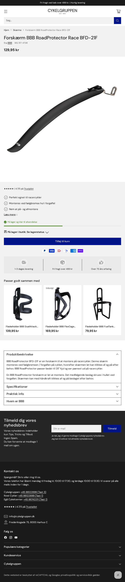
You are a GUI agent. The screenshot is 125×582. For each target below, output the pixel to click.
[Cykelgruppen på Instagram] (11, 538)
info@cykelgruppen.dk (22, 516)
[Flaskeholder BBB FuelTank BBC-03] (102, 304)
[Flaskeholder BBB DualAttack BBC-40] (23, 304)
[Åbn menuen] (5, 11)
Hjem (6, 30)
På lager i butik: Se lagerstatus (26, 232)
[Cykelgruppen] (62, 11)
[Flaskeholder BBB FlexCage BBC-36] (62, 304)
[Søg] (117, 20)
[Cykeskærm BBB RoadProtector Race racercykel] (62, 119)
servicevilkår (85, 575)
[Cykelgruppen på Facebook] (5, 538)
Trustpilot (29, 188)
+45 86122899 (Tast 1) (30, 495)
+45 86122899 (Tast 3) (33, 492)
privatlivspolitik (68, 575)
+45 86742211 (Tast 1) (35, 499)
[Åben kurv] (118, 11)
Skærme (17, 30)
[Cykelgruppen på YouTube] (16, 538)
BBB (10, 43)
